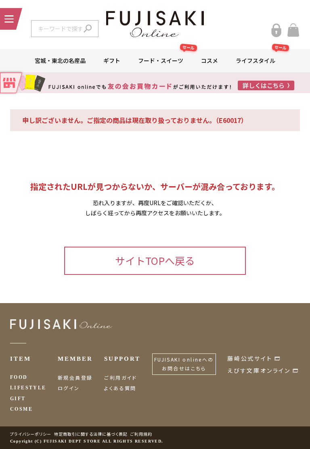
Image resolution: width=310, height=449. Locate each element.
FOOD (19, 377)
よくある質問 (120, 388)
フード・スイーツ (165, 56)
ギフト (111, 60)
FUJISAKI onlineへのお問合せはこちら (184, 364)
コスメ (209, 60)
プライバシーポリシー (30, 434)
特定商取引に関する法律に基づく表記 (91, 434)
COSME (21, 409)
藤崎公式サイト (249, 358)
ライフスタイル (260, 56)
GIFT (18, 398)
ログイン (69, 388)
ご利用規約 (141, 434)
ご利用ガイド (120, 377)
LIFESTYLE (28, 388)
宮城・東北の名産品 (60, 60)
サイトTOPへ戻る (155, 260)
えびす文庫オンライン (259, 370)
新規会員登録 (75, 377)
